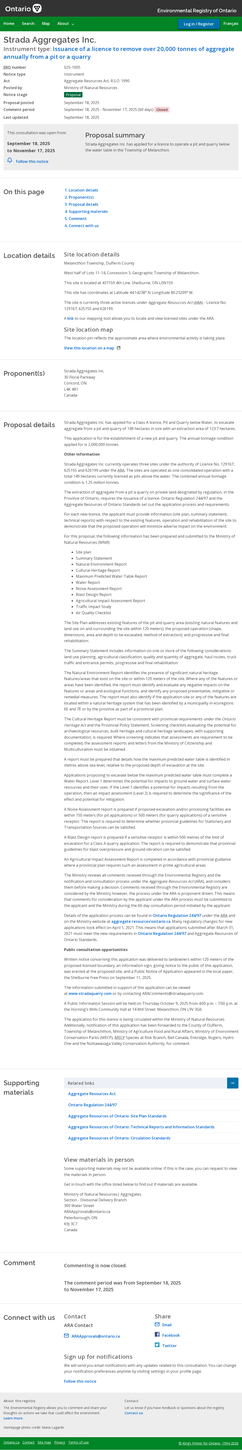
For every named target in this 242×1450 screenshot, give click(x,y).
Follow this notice (32, 161)
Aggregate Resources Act (92, 1093)
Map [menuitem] (46, 23)
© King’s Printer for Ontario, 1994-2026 (208, 1443)
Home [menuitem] (9, 23)
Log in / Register (199, 24)
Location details (83, 190)
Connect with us (84, 225)
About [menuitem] (63, 23)
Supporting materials (88, 211)
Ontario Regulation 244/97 (92, 1104)
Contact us (134, 1413)
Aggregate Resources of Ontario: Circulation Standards (119, 1138)
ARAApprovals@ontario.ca (96, 1336)
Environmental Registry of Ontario (197, 10)
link (70, 318)
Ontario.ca (11, 1442)
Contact (28, 1442)
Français (231, 23)
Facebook (171, 1335)
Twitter (169, 1345)
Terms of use (78, 1442)
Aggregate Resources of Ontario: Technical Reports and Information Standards (141, 1127)
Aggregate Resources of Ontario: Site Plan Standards (117, 1116)
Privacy (59, 1442)
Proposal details (83, 204)
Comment (78, 218)
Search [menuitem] (28, 23)
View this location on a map (92, 348)
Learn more (13, 1418)
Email (167, 1324)
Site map (44, 1442)
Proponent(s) (81, 197)
